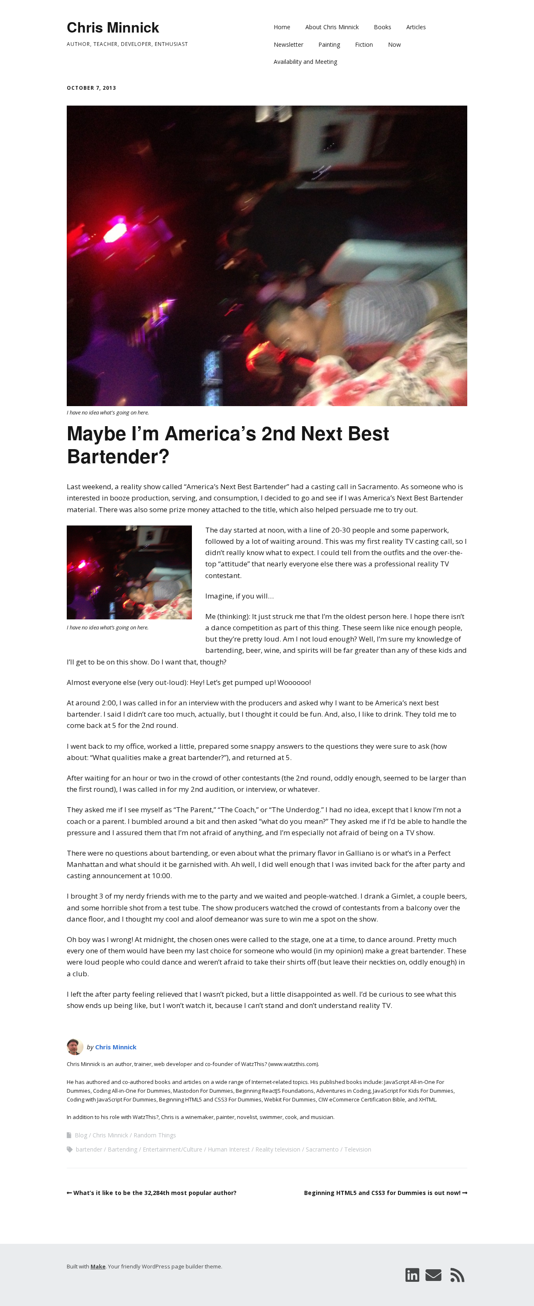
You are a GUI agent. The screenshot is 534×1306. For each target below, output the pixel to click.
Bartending (122, 1149)
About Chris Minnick (332, 27)
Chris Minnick (113, 27)
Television (357, 1149)
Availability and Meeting (305, 62)
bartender (89, 1149)
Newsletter (288, 44)
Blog (81, 1135)
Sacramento (322, 1149)
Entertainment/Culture (172, 1149)
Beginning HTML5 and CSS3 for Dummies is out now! (382, 1193)
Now (394, 44)
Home (282, 27)
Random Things (155, 1135)
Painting (329, 44)
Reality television (277, 1149)
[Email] (433, 1275)
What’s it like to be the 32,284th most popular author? (155, 1193)
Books (382, 27)
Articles (416, 27)
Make (98, 1266)
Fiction (364, 44)
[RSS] (458, 1275)
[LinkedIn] (412, 1275)
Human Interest (229, 1149)
